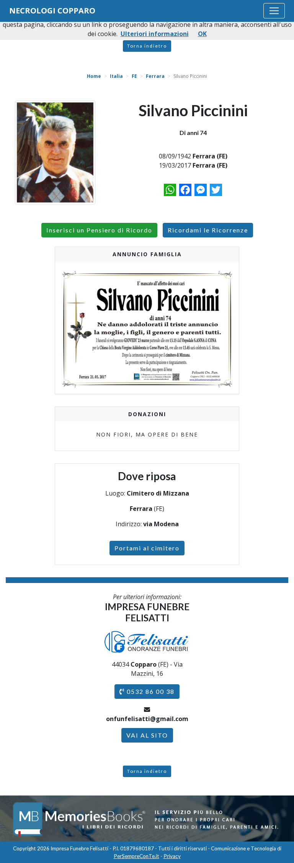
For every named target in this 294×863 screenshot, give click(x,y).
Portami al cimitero (147, 548)
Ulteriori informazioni (155, 34)
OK (202, 34)
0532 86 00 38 (150, 691)
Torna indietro (147, 46)
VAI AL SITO (147, 735)
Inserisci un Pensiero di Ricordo (99, 230)
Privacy (172, 856)
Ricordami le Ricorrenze (208, 230)
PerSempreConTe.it (136, 856)
